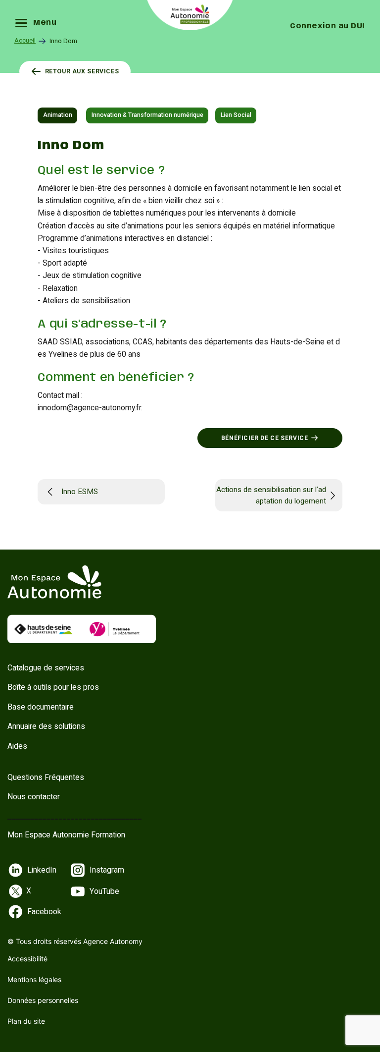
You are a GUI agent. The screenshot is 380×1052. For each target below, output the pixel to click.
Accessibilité (27, 958)
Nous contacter (33, 796)
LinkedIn (41, 870)
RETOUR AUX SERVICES (82, 71)
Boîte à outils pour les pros (53, 687)
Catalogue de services (45, 667)
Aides (17, 746)
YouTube (104, 891)
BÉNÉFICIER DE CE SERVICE (264, 438)
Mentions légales (34, 979)
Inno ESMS (79, 491)
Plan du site (26, 1021)
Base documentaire (40, 707)
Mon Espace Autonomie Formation (66, 834)
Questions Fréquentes (45, 777)
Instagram (107, 870)
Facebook (44, 911)
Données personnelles (42, 1000)
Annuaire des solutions (46, 726)
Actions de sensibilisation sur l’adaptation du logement (271, 495)
